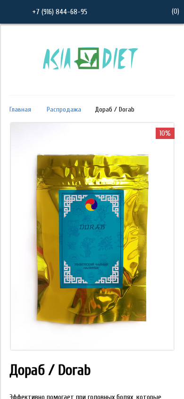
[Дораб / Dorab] (92, 347)
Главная (20, 109)
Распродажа (64, 109)
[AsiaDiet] (92, 82)
